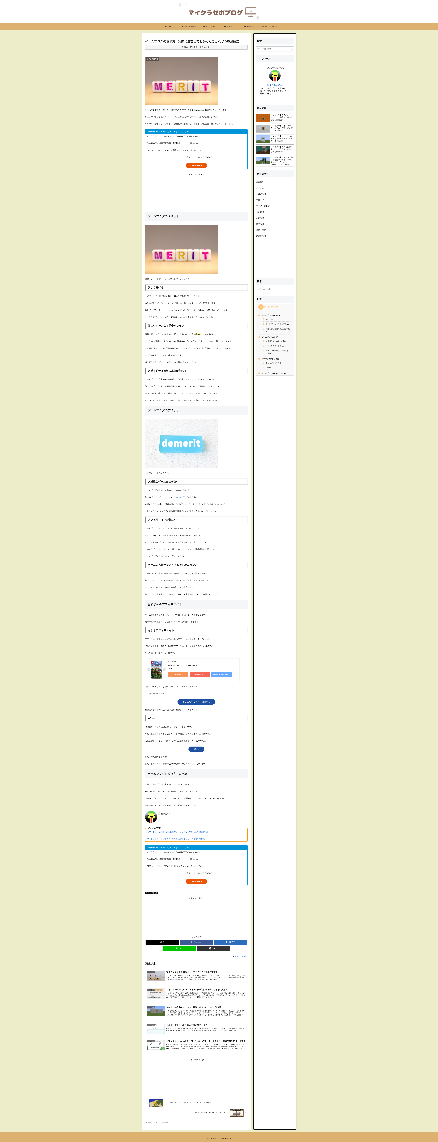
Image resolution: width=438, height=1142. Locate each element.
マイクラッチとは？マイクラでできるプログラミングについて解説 (176, 839)
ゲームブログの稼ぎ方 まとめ (274, 373)
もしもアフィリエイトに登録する (196, 702)
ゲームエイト (164, 497)
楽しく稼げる (271, 319)
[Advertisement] (196, 192)
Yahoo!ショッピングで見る (221, 674)
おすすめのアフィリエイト (272, 359)
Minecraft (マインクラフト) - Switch (182, 665)
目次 (266, 306)
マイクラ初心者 (152, 893)
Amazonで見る (178, 674)
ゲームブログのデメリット (272, 337)
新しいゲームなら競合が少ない (278, 324)
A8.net (196, 749)
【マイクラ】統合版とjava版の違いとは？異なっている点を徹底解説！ (178, 832)
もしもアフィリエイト (274, 363)
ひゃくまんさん (275, 85)
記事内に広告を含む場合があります (197, 47)
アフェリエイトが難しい (275, 346)
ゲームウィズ (178, 497)
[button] (213, 948)
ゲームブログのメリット (271, 315)
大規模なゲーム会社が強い (276, 341)
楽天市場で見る (200, 674)
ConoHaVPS (196, 165)
